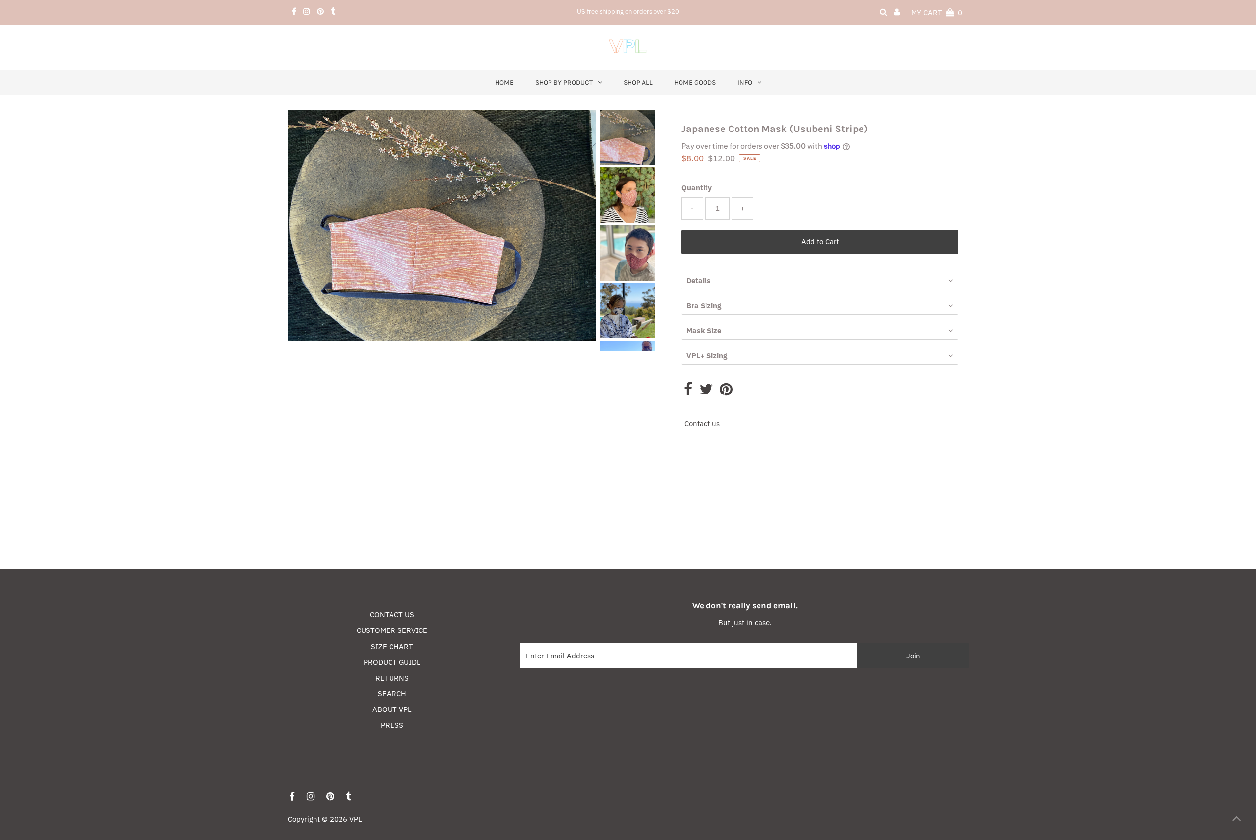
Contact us (702, 424)
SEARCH (392, 693)
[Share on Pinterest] (726, 391)
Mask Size (703, 330)
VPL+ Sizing (706, 355)
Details (698, 280)
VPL (355, 819)
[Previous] (304, 125)
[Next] (328, 125)
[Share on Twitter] (706, 391)
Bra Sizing (703, 305)
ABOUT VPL (392, 709)
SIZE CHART (392, 646)
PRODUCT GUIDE (392, 662)
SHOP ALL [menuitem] (638, 83)
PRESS (392, 725)
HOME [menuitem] (504, 83)
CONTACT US (392, 614)
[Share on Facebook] (688, 391)
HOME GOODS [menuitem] (695, 83)
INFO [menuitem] (744, 83)
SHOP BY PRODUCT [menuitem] (564, 83)
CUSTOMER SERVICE (392, 630)
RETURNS (392, 677)
